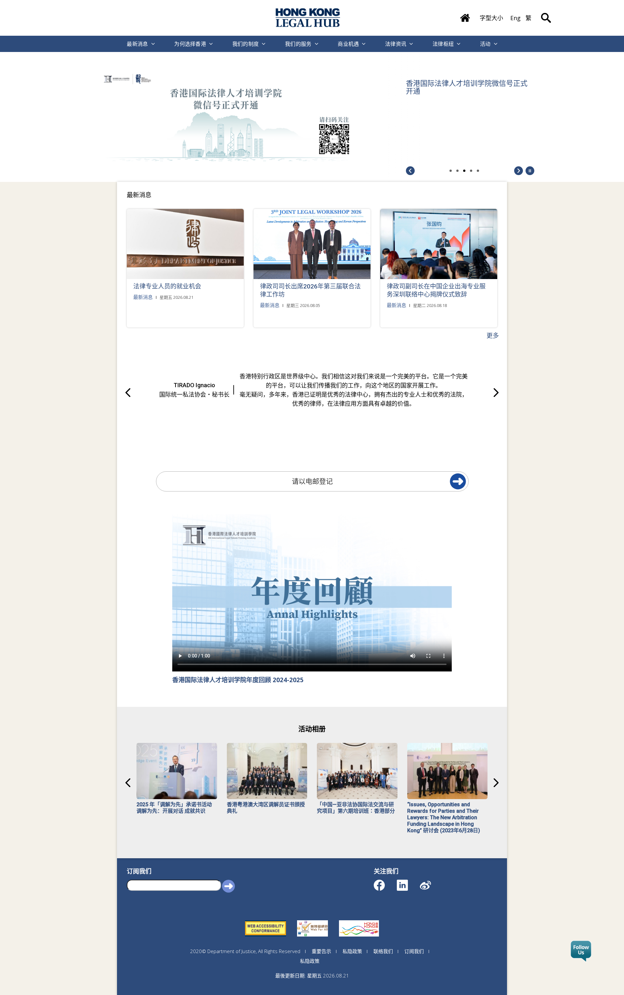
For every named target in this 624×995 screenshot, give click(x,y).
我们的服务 (298, 43)
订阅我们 (414, 951)
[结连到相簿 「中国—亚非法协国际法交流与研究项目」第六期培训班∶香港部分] (357, 771)
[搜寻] (546, 13)
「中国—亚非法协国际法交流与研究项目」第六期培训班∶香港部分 (356, 807)
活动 (485, 43)
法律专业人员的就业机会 (167, 286)
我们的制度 (245, 43)
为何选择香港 (190, 43)
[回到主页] (308, 17)
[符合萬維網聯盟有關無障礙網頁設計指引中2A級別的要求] (265, 920)
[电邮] (458, 481)
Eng (515, 18)
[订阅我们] (581, 951)
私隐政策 (352, 951)
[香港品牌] (359, 920)
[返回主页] (465, 15)
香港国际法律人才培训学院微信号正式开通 (466, 87)
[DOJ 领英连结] (408, 882)
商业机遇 (348, 43)
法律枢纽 (443, 43)
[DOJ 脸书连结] (385, 882)
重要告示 (321, 951)
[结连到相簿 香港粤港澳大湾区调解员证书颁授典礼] (267, 771)
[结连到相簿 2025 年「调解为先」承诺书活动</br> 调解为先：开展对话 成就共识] (176, 771)
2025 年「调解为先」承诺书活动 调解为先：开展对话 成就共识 (174, 807)
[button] (530, 170)
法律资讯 (395, 43)
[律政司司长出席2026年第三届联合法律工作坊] (312, 244)
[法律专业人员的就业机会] (185, 244)
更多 (493, 335)
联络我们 (383, 951)
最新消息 (137, 43)
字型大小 (491, 18)
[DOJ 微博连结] (431, 882)
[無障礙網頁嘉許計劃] (312, 920)
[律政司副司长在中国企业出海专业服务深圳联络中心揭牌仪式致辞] (438, 244)
